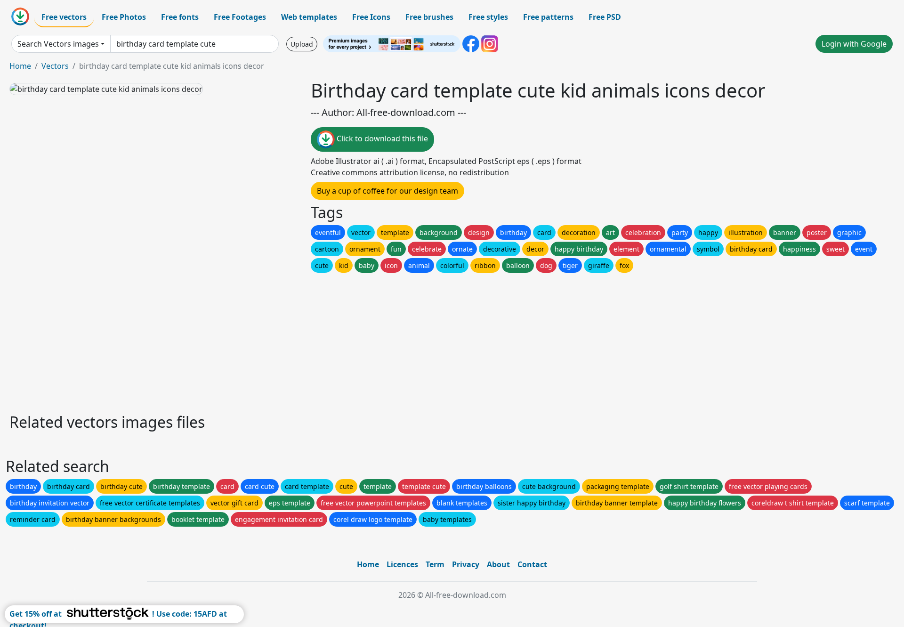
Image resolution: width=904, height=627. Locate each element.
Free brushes (429, 17)
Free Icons (371, 17)
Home (20, 66)
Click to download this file (381, 138)
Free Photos (124, 17)
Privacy (465, 564)
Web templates (309, 17)
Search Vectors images (58, 44)
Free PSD (605, 17)
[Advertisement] (290, 341)
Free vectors (64, 17)
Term (435, 564)
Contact (532, 564)
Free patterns (548, 17)
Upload (302, 44)
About (498, 564)
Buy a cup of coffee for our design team (387, 191)
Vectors (55, 66)
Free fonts (180, 17)
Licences (402, 564)
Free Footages (240, 17)
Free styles (488, 17)
